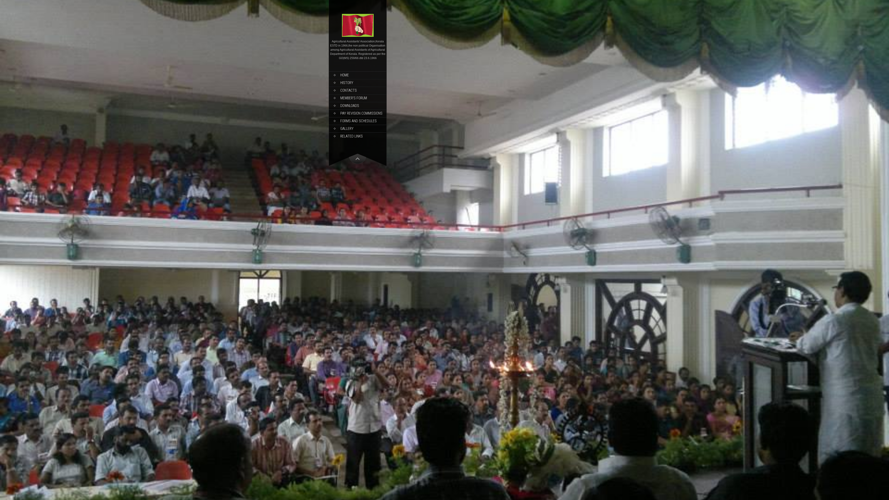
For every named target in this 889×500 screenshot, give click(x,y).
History (346, 83)
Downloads (349, 105)
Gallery (347, 128)
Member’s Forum (353, 98)
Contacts (348, 90)
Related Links (351, 136)
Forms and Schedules (358, 121)
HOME (344, 75)
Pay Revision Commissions (361, 113)
